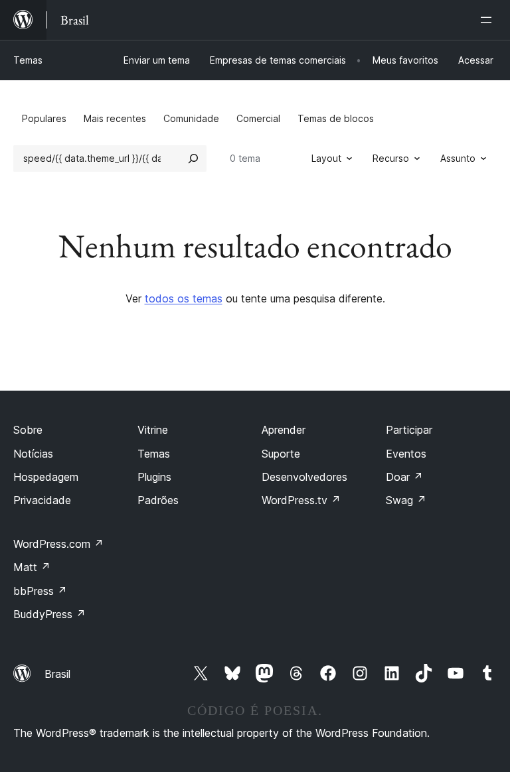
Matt (31, 567)
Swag (406, 500)
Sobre (27, 429)
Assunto (457, 158)
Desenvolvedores (304, 476)
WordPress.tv (301, 500)
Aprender (283, 429)
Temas (27, 60)
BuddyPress (49, 614)
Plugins (154, 476)
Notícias (33, 453)
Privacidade (42, 500)
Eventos (406, 453)
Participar (409, 429)
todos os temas (183, 298)
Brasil (57, 673)
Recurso (391, 158)
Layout (326, 158)
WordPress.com (58, 543)
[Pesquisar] (193, 158)
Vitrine (152, 429)
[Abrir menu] (489, 20)
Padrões (158, 500)
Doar (404, 476)
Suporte (281, 453)
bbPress (40, 591)
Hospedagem (45, 476)
